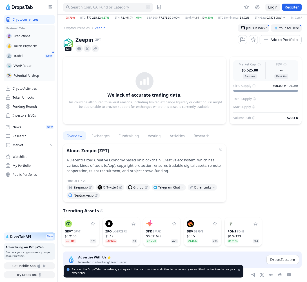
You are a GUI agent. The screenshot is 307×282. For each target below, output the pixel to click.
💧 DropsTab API (29, 236)
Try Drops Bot (27, 275)
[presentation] (79, 48)
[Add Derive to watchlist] (214, 223)
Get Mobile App (24, 266)
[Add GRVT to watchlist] (92, 223)
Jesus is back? (256, 28)
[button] (182, 18)
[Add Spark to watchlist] (174, 223)
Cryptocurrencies (77, 28)
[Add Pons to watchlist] (255, 223)
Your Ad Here (289, 28)
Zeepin (100, 28)
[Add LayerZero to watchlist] (133, 223)
